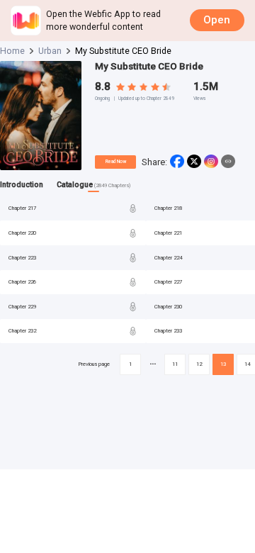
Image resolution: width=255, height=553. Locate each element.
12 (199, 364)
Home (12, 50)
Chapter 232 (22, 331)
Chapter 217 (22, 208)
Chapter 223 (22, 258)
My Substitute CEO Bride (149, 66)
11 (175, 364)
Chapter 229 (22, 306)
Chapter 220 (22, 233)
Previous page (94, 364)
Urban (50, 50)
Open (216, 19)
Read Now (116, 161)
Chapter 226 (22, 282)
